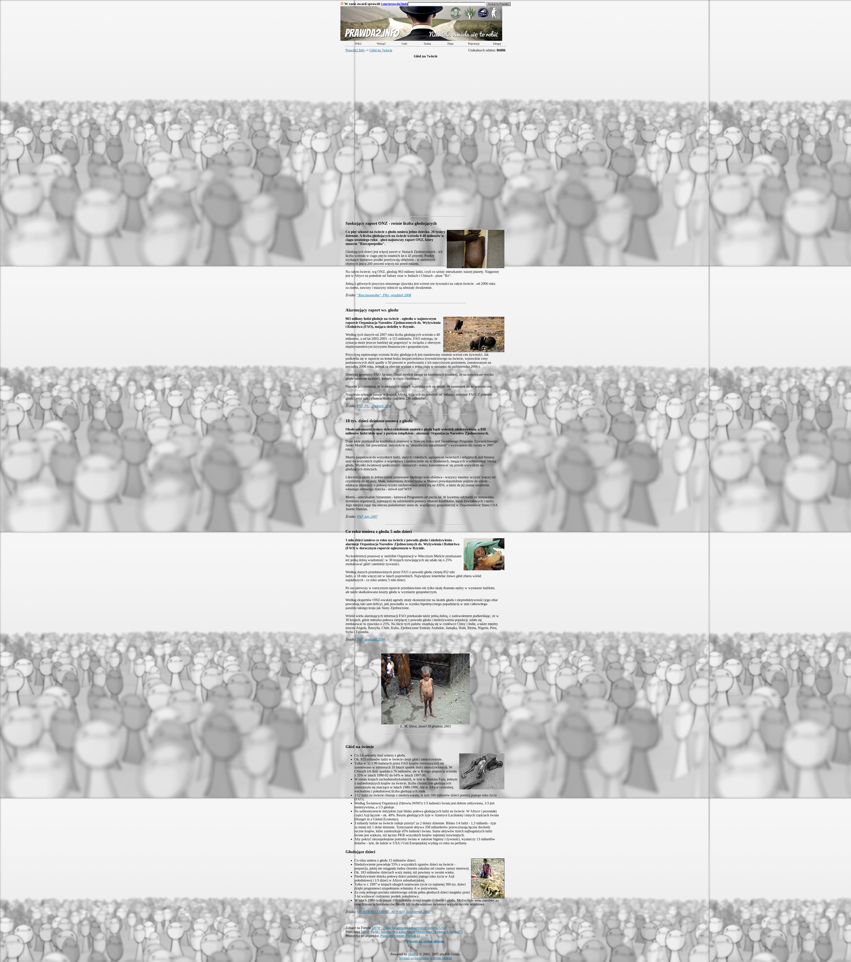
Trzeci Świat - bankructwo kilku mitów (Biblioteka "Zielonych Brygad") (412, 932)
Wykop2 (381, 43)
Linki (404, 43)
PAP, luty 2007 (367, 516)
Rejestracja (473, 43)
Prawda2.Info (355, 50)
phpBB (413, 954)
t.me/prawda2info (394, 4)
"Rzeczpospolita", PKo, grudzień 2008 (384, 295)
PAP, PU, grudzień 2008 (374, 406)
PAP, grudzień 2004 (371, 639)
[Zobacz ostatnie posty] (421, 39)
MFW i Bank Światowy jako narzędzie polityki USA (409, 928)
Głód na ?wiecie (380, 50)
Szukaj (427, 43)
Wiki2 (358, 43)
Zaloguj (497, 43)
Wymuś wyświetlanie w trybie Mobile (425, 958)
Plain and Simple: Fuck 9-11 (400, 936)
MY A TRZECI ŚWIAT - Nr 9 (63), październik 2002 (393, 912)
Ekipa (450, 43)
